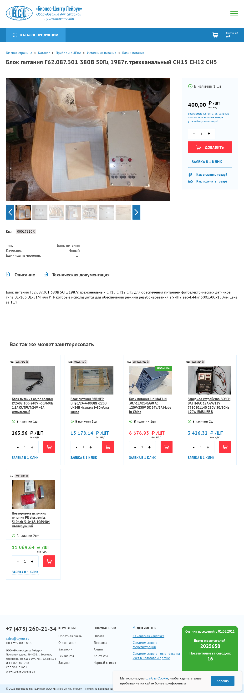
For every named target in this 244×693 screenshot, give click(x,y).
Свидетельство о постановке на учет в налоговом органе (156, 655)
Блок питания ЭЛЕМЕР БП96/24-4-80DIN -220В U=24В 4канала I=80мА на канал (90, 405)
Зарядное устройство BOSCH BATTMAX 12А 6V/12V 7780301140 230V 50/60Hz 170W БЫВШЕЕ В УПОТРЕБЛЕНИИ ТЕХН (209, 405)
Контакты (101, 656)
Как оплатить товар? (211, 175)
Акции (98, 649)
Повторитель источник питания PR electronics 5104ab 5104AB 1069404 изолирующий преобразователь (31, 519)
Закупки (64, 662)
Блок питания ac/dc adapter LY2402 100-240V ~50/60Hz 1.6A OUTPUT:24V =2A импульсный (32, 405)
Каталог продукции (39, 35)
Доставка (100, 642)
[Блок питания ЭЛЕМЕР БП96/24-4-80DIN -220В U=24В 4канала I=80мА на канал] (92, 380)
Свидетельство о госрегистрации (145, 644)
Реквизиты (66, 656)
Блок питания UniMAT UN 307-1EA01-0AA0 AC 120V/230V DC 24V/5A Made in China (150, 405)
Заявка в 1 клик (207, 161)
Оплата (99, 636)
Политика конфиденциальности (105, 688)
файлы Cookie (157, 678)
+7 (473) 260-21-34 (31, 629)
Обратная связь (70, 636)
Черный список (105, 662)
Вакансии (65, 649)
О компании (67, 642)
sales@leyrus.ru (17, 638)
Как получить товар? (211, 181)
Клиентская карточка (148, 636)
